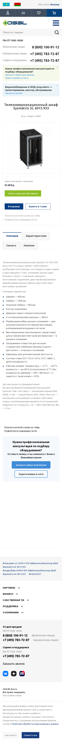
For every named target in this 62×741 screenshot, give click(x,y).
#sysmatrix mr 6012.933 (14, 567)
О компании (11, 612)
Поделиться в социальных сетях (21, 219)
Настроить (11, 735)
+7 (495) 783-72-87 (44, 54)
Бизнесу (8, 594)
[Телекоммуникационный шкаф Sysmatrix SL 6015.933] (31, 148)
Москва (54, 4)
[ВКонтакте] (5, 673)
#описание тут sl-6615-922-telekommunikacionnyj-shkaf (30, 563)
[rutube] (22, 673)
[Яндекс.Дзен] (14, 673)
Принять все (30, 735)
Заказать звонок (14, 663)
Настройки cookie (12, 695)
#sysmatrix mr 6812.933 (14, 574)
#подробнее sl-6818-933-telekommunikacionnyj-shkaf (29, 570)
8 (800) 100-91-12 (45, 47)
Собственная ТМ (13, 600)
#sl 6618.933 (35, 574)
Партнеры (9, 588)
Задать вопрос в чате (16, 78)
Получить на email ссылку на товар (22, 215)
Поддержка (10, 606)
